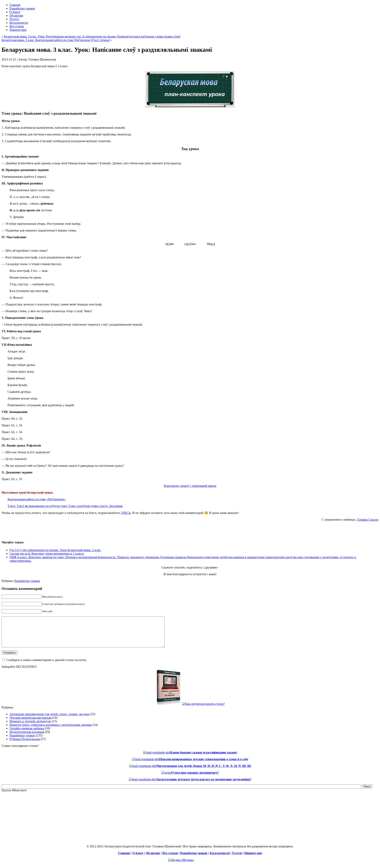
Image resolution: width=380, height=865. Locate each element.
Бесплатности (220, 853)
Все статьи (170, 853)
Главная (124, 853)
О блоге (137, 853)
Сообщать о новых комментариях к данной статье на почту (46, 660)
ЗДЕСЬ (126, 513)
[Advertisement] (48, 530)
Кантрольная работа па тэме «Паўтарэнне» (37, 499)
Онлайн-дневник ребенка (27, 728)
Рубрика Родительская (25, 739)
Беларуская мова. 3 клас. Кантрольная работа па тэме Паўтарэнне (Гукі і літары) (56, 40)
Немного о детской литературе (30, 721)
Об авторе (153, 853)
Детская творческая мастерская (30, 717)
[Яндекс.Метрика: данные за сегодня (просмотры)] (181, 860)
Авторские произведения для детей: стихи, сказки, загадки (49, 714)
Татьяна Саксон (367, 519)
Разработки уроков (27, 581)
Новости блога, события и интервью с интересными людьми (51, 724)
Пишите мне (253, 853)
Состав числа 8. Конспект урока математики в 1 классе (47, 553)
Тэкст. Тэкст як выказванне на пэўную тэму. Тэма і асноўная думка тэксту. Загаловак (65, 506)
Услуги (237, 853)
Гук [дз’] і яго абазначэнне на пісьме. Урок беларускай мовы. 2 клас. (55, 550)
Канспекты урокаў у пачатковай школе (190, 485)
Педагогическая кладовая (27, 732)
